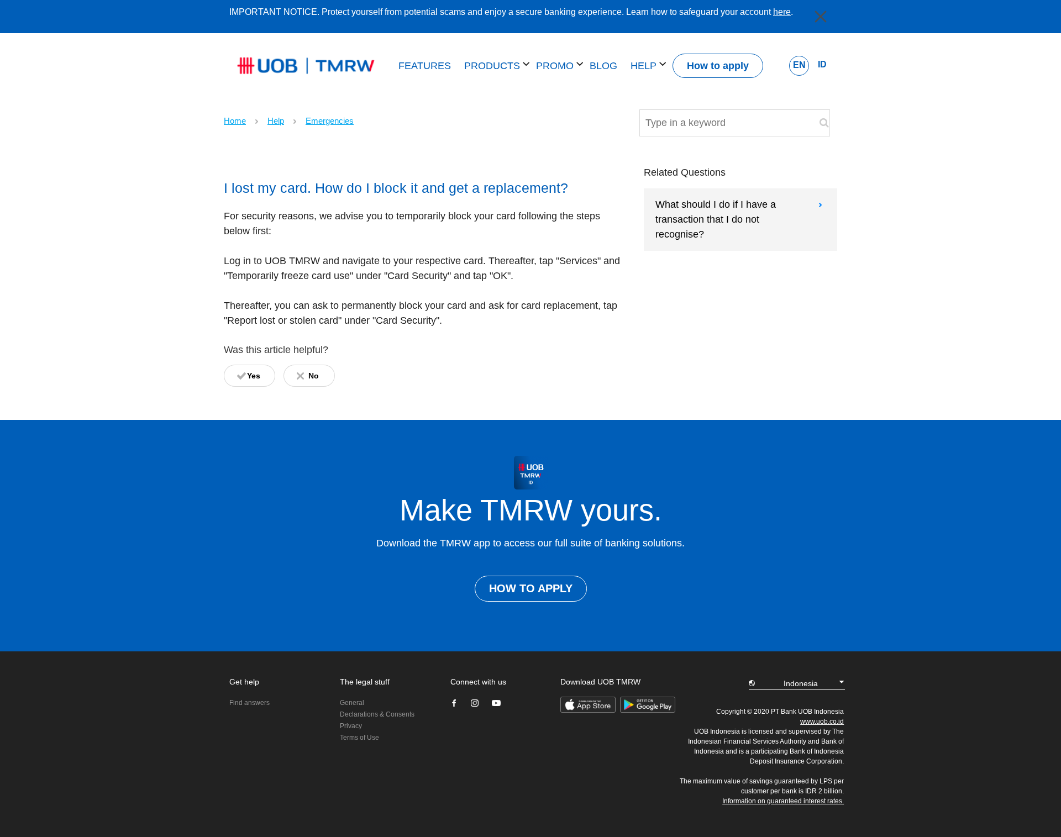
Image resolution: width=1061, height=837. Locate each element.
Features (424, 65)
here (782, 12)
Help (645, 65)
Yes (253, 375)
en (799, 65)
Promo (556, 65)
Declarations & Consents (377, 714)
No (313, 375)
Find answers (249, 703)
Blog (603, 65)
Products (493, 65)
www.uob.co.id (822, 721)
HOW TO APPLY (530, 588)
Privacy (351, 726)
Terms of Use (359, 737)
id (822, 64)
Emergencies (330, 120)
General (352, 703)
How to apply (718, 65)
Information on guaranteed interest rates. (783, 801)
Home (235, 120)
